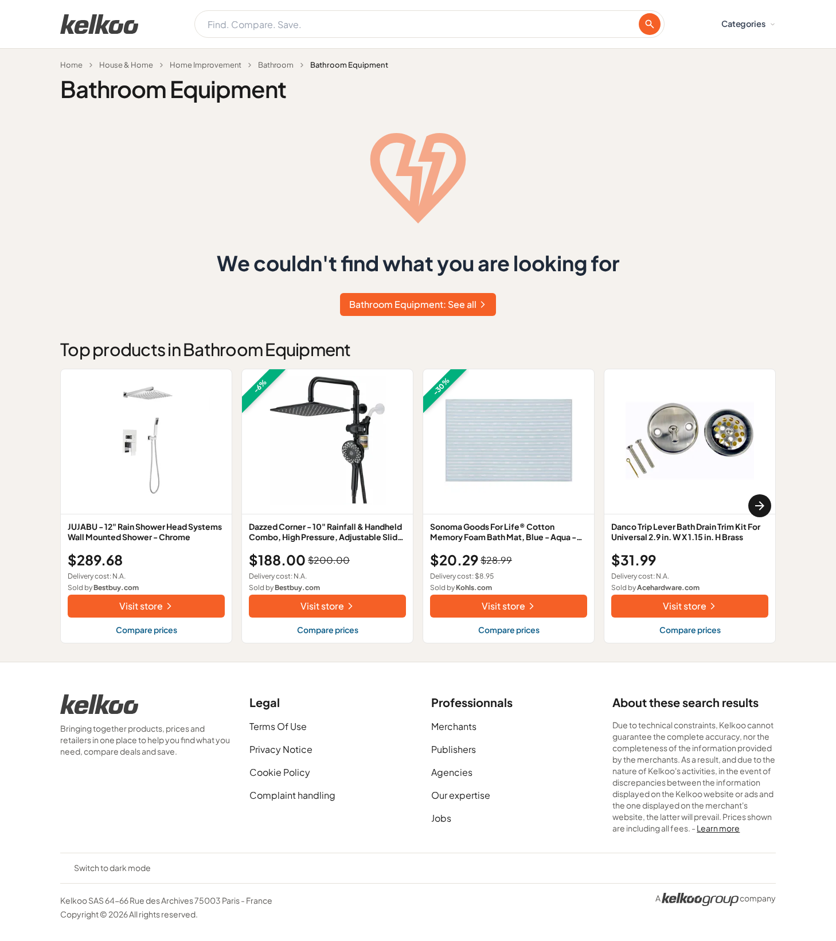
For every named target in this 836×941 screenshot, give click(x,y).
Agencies (451, 772)
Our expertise (460, 795)
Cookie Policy (279, 772)
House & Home (126, 64)
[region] (418, 506)
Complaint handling (292, 795)
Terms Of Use (278, 726)
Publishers (453, 749)
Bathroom (276, 64)
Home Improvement (205, 64)
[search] (650, 24)
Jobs (441, 818)
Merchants (453, 726)
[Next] (759, 505)
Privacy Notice (280, 749)
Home (71, 64)
